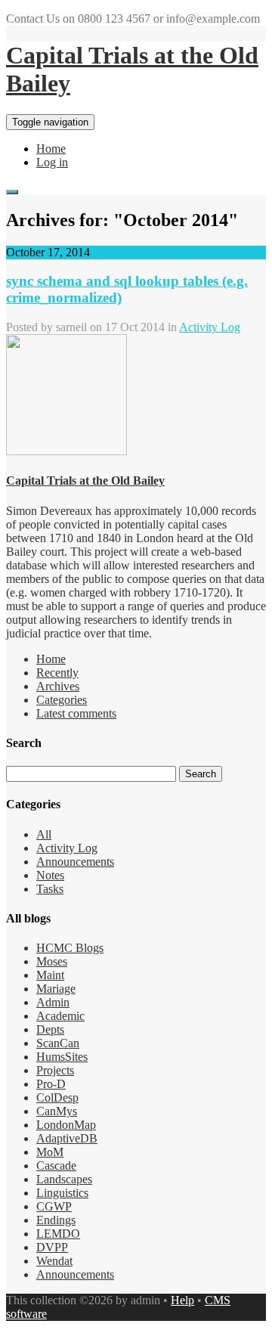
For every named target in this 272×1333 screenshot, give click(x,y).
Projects (55, 1070)
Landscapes (64, 1179)
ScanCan (57, 1043)
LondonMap (66, 1124)
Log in (52, 162)
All (43, 834)
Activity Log (209, 327)
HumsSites (62, 1056)
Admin (53, 1002)
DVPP (52, 1247)
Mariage (56, 988)
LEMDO (58, 1233)
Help (182, 1300)
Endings (56, 1220)
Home (51, 148)
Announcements (75, 861)
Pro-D (51, 1083)
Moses (51, 961)
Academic (60, 1015)
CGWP (54, 1206)
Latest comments (76, 713)
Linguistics (62, 1192)
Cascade (56, 1165)
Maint (50, 975)
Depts (50, 1029)
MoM (49, 1151)
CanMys (56, 1111)
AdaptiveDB (66, 1138)
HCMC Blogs (70, 947)
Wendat (54, 1260)
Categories (61, 699)
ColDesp (57, 1097)
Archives (57, 686)
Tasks (49, 888)
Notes (50, 875)
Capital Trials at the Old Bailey (85, 480)
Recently (57, 672)
